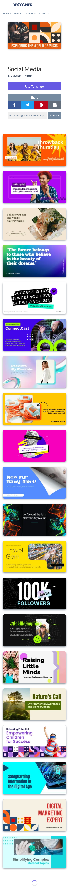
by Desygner (14, 75)
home (6, 13)
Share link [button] (54, 115)
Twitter (45, 13)
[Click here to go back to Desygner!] (22, 7)
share (34, 97)
